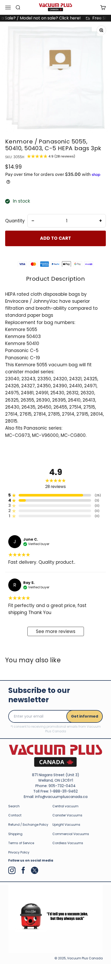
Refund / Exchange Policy (28, 824)
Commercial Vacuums (70, 834)
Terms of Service (21, 843)
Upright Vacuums (66, 824)
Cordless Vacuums (67, 843)
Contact (14, 815)
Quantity (15, 221)
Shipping (15, 834)
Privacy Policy (18, 852)
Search (14, 806)
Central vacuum (65, 806)
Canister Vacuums (67, 815)
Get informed (84, 716)
